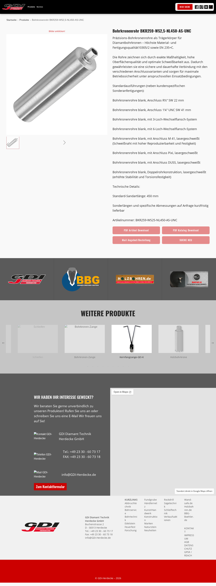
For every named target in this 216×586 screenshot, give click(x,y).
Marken (148, 523)
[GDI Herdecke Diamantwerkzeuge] (27, 279)
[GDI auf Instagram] (201, 7)
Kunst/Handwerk (150, 511)
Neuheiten (150, 530)
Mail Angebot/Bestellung (136, 240)
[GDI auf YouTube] (206, 7)
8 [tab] (123, 366)
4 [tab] (103, 366)
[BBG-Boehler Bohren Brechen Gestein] (81, 279)
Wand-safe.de (188, 501)
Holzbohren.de (189, 508)
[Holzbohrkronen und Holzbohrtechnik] (135, 279)
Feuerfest (130, 527)
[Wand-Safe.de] (189, 279)
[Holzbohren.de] (135, 279)
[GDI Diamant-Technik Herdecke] (27, 279)
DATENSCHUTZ (188, 547)
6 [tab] (113, 366)
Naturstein (150, 527)
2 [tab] (92, 366)
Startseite (11, 20)
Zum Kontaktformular (50, 486)
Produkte (31, 7)
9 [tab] (128, 366)
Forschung (131, 530)
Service (40, 7)
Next (212, 342)
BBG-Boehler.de (189, 517)
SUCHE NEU (186, 240)
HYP (66, 461)
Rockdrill (169, 499)
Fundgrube (150, 499)
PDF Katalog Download (186, 230)
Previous (3, 342)
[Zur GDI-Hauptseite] (13, 7)
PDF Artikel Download (136, 230)
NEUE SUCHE (185, 7)
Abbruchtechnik (131, 505)
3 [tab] (98, 366)
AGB (186, 542)
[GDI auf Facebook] (197, 7)
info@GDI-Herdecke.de (79, 474)
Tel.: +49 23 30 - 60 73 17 (81, 451)
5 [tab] (108, 366)
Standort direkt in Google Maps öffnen (194, 491)
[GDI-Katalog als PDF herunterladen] (211, 7)
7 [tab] (118, 366)
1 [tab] (87, 366)
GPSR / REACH (188, 553)
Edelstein (130, 523)
